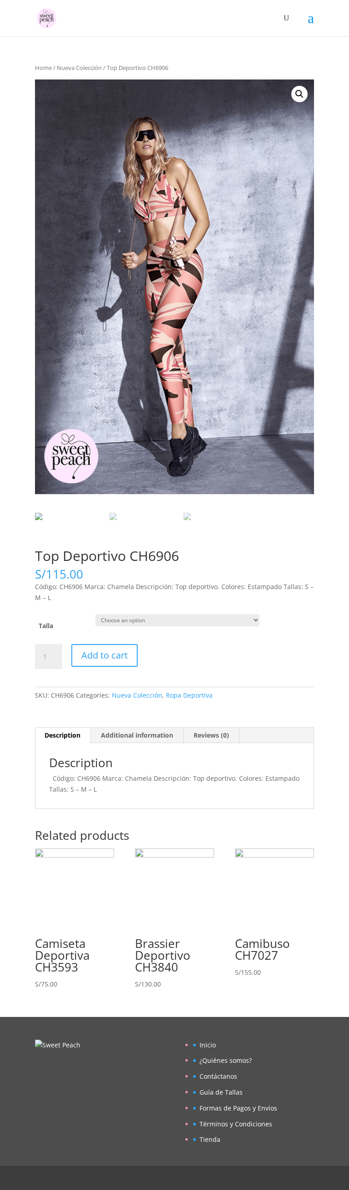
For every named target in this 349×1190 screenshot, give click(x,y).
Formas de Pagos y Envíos (238, 1108)
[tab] (63, 735)
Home (43, 68)
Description (62, 735)
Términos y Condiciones (235, 1124)
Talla (46, 625)
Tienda (209, 1139)
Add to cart (104, 655)
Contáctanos (218, 1076)
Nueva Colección (79, 68)
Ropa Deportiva (189, 695)
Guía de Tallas (221, 1092)
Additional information (137, 735)
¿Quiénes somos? (225, 1060)
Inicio (207, 1045)
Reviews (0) (211, 735)
